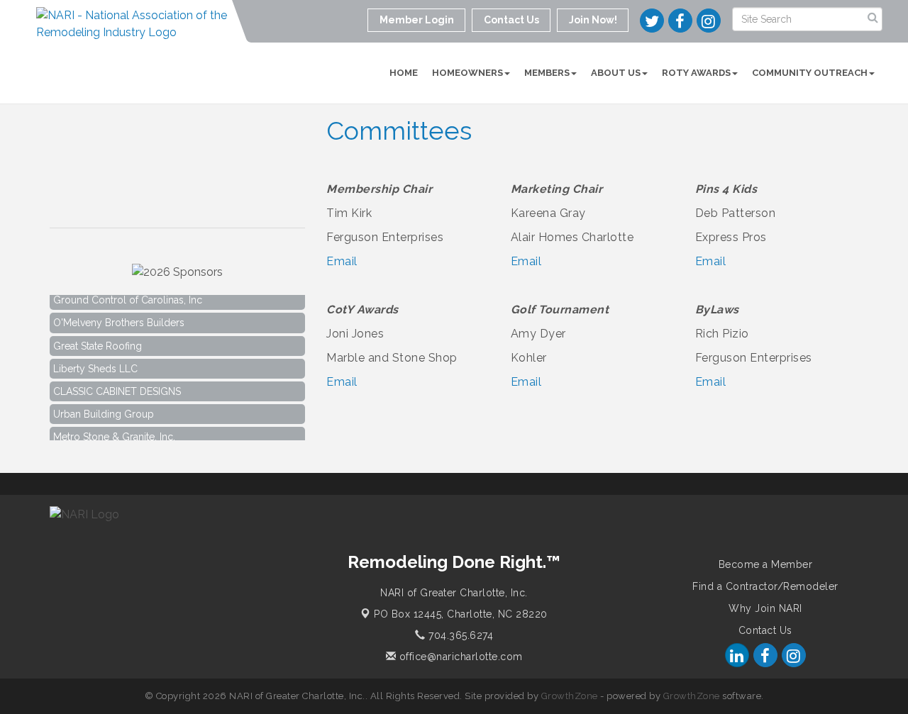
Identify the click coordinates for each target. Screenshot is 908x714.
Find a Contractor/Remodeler (765, 586)
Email (342, 261)
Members (547, 72)
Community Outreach (810, 72)
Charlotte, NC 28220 (461, 614)
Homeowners (467, 72)
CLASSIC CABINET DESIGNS (117, 388)
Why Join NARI (765, 608)
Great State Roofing (97, 342)
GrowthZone (569, 696)
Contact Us (765, 630)
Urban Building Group (103, 410)
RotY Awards (696, 72)
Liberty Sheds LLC (95, 365)
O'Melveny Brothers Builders (118, 319)
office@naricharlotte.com (459, 656)
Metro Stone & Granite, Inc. (114, 433)
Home (403, 72)
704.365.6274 (459, 635)
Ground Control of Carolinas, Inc (127, 296)
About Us (616, 72)
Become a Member (766, 564)
